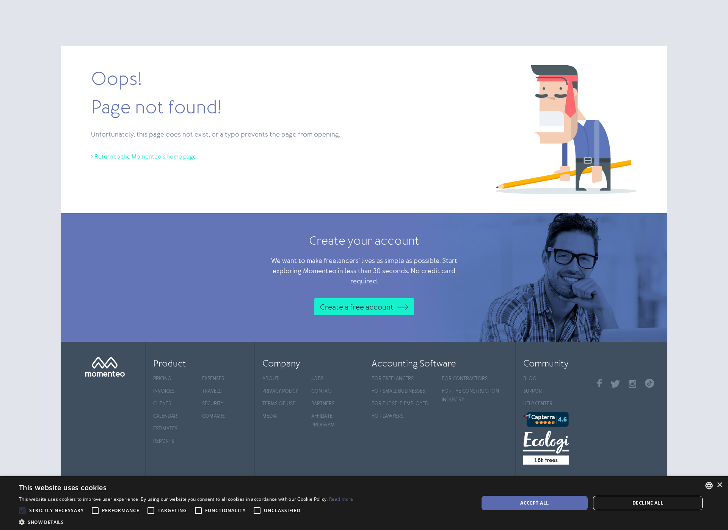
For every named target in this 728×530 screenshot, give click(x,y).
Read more (341, 499)
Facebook (599, 383)
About (270, 379)
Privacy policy (280, 391)
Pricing (162, 379)
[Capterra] (556, 419)
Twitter (615, 384)
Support (533, 391)
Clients (162, 404)
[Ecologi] (556, 448)
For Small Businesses (398, 391)
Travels (211, 391)
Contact (322, 391)
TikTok (649, 383)
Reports (163, 441)
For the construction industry (470, 395)
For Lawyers (387, 416)
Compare (213, 416)
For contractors (465, 379)
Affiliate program (323, 420)
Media (269, 416)
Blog (529, 379)
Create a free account (357, 307)
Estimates (165, 429)
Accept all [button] (534, 503)
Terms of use (278, 404)
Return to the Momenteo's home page (145, 157)
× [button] (719, 485)
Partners (322, 404)
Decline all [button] (647, 503)
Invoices (163, 391)
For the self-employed (400, 404)
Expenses (213, 379)
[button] (186, 521)
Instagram (632, 384)
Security (212, 404)
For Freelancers (393, 379)
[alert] (364, 503)
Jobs (317, 379)
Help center (537, 404)
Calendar (165, 416)
